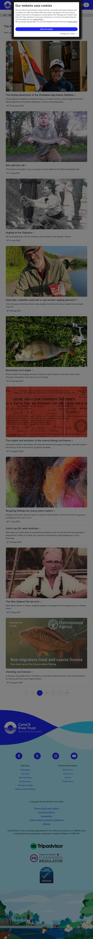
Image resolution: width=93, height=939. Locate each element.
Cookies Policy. (38, 19)
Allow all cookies (46, 29)
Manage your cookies (67, 34)
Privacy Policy (72, 22)
